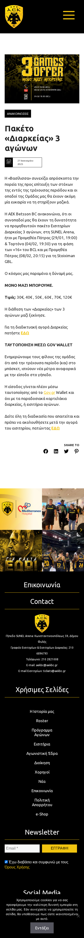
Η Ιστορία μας (42, 711)
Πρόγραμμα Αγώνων (42, 732)
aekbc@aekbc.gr (47, 665)
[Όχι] (78, 916)
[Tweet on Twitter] (66, 452)
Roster (42, 720)
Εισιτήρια (42, 744)
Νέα (42, 781)
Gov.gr (49, 392)
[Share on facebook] (46, 452)
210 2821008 (49, 659)
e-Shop (42, 814)
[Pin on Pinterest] (76, 452)
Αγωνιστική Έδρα (42, 753)
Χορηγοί (42, 772)
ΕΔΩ (25, 333)
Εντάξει (42, 928)
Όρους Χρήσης (17, 867)
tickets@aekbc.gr (54, 670)
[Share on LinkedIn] (56, 452)
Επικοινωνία (42, 790)
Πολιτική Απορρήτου (42, 802)
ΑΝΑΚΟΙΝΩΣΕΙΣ (18, 113)
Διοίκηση (42, 762)
